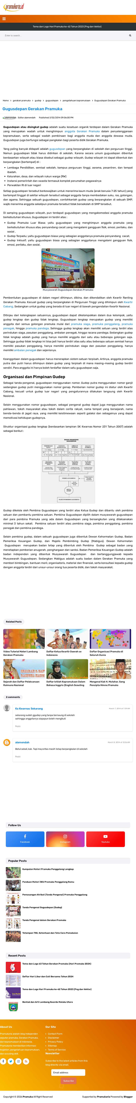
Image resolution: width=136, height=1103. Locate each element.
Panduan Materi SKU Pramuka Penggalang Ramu (48, 882)
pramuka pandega (37, 328)
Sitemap (52, 1045)
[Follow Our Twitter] (11, 1061)
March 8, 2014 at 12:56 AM (119, 742)
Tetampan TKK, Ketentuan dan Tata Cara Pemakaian (50, 933)
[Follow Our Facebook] (3, 1061)
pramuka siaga (80, 324)
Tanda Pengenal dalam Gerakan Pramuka (44, 920)
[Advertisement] (68, 69)
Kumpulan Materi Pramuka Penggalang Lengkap (48, 869)
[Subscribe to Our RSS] (26, 1061)
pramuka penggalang (106, 324)
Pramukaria (103, 1096)
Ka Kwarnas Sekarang (29, 708)
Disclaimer (53, 1037)
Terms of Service (57, 1049)
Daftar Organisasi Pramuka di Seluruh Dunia (106, 653)
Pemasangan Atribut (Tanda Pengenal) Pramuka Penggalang (54, 894)
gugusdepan (57, 148)
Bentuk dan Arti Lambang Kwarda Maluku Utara (47, 1002)
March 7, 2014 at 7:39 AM (119, 708)
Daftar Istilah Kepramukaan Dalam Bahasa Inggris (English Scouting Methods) (65, 685)
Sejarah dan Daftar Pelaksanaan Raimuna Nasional (21, 683)
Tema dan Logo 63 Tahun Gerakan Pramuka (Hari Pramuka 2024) (56, 963)
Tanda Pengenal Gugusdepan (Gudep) (42, 907)
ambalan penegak (25, 350)
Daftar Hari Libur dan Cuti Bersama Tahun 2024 (47, 976)
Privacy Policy (55, 1041)
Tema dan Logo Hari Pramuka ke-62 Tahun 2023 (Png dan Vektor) (67, 26)
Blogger (128, 1096)
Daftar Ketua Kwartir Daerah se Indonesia (63, 653)
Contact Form (55, 1033)
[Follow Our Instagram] (18, 1061)
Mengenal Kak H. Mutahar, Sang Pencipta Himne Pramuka (107, 683)
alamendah (22, 742)
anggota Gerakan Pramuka (82, 131)
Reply (18, 726)
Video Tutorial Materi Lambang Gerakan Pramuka (20, 653)
